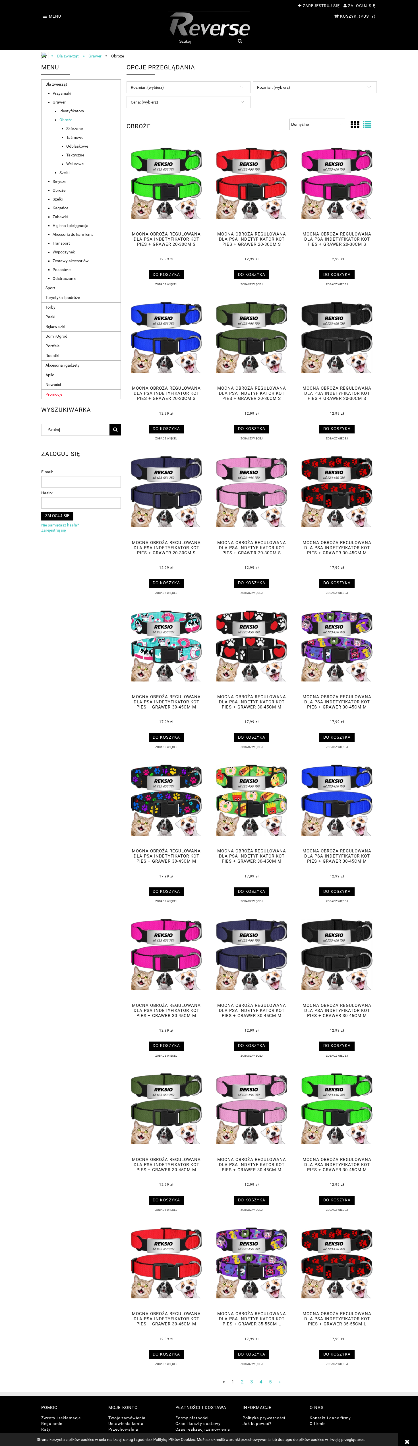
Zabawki (60, 216)
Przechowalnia (123, 1429)
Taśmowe (74, 137)
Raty (46, 1429)
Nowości (53, 384)
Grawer (59, 102)
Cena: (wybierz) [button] (144, 102)
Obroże (65, 119)
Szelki (64, 172)
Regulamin (52, 1423)
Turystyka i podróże (62, 297)
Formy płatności (191, 1418)
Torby (50, 307)
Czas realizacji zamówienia (202, 1429)
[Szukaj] (240, 41)
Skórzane (74, 128)
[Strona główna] (209, 23)
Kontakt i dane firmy (330, 1418)
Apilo (49, 375)
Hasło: (47, 493)
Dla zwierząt (56, 84)
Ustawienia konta (126, 1423)
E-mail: (47, 472)
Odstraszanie (64, 278)
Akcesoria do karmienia (73, 234)
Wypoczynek (64, 252)
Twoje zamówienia (127, 1418)
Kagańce (60, 208)
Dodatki (52, 355)
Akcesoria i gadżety (62, 365)
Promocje (53, 394)
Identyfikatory (71, 111)
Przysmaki (62, 93)
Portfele (52, 346)
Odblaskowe (77, 146)
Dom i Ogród (56, 336)
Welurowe (75, 164)
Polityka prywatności (264, 1418)
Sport (50, 288)
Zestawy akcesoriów (71, 261)
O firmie (318, 1423)
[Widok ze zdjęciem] (355, 125)
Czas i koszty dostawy (198, 1423)
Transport (61, 243)
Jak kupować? (257, 1423)
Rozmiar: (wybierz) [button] (147, 87)
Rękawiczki (55, 326)
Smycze (59, 181)
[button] (166, 284)
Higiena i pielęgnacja (70, 225)
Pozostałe (62, 269)
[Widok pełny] (367, 125)
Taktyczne (75, 155)
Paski (50, 317)
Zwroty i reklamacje (61, 1418)
